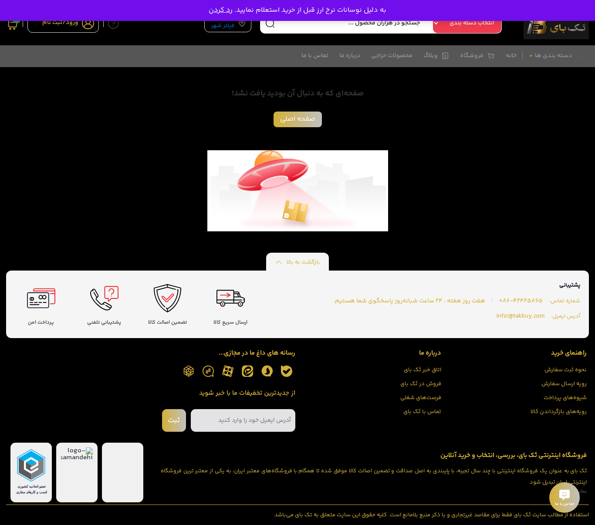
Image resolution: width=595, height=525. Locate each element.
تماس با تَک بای (422, 411)
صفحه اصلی (297, 119)
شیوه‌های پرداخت (565, 397)
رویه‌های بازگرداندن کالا (559, 411)
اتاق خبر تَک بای (422, 370)
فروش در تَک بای (420, 383)
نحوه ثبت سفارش (565, 370)
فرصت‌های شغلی (420, 397)
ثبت (174, 420)
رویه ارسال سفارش (564, 383)
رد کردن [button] (221, 10)
